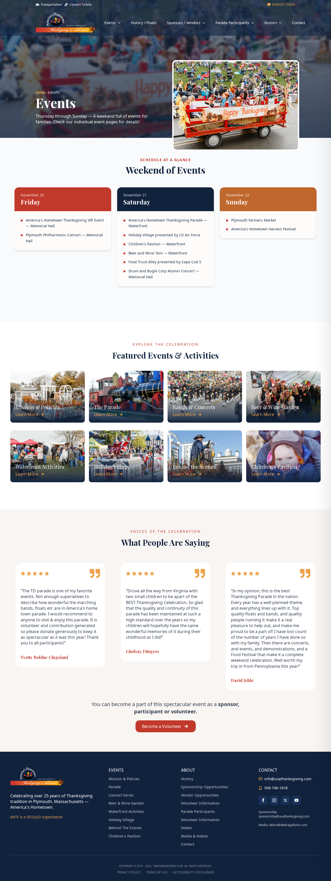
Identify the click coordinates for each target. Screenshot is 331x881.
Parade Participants (232, 22)
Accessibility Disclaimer (193, 872)
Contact (298, 22)
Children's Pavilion (125, 836)
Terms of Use (157, 872)
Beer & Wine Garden (126, 803)
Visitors (270, 22)
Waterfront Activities (126, 811)
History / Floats (143, 22)
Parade (115, 786)
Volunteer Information (200, 803)
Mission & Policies (124, 778)
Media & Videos (194, 836)
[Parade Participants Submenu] (254, 23)
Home (40, 92)
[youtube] (296, 800)
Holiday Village (121, 819)
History (187, 778)
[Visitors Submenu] (282, 23)
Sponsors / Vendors (183, 22)
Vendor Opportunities (200, 795)
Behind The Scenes (125, 827)
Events (110, 22)
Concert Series (121, 795)
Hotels (186, 827)
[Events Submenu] (121, 23)
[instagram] (274, 800)
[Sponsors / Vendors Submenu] (205, 23)
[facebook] (263, 800)
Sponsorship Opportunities (204, 786)
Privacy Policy (129, 872)
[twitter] (285, 800)
